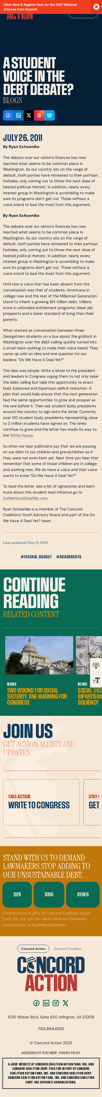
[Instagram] (56, 1003)
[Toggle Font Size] (96, 680)
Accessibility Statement (39, 1053)
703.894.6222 (51, 1029)
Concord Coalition (68, 949)
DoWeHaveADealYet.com (25, 499)
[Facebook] (36, 1003)
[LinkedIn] (46, 1003)
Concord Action (33, 949)
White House (21, 436)
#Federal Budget (36, 557)
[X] (65, 1003)
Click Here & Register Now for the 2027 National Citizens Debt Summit (40, 7)
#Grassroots (68, 557)
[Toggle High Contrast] (96, 665)
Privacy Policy (69, 1053)
